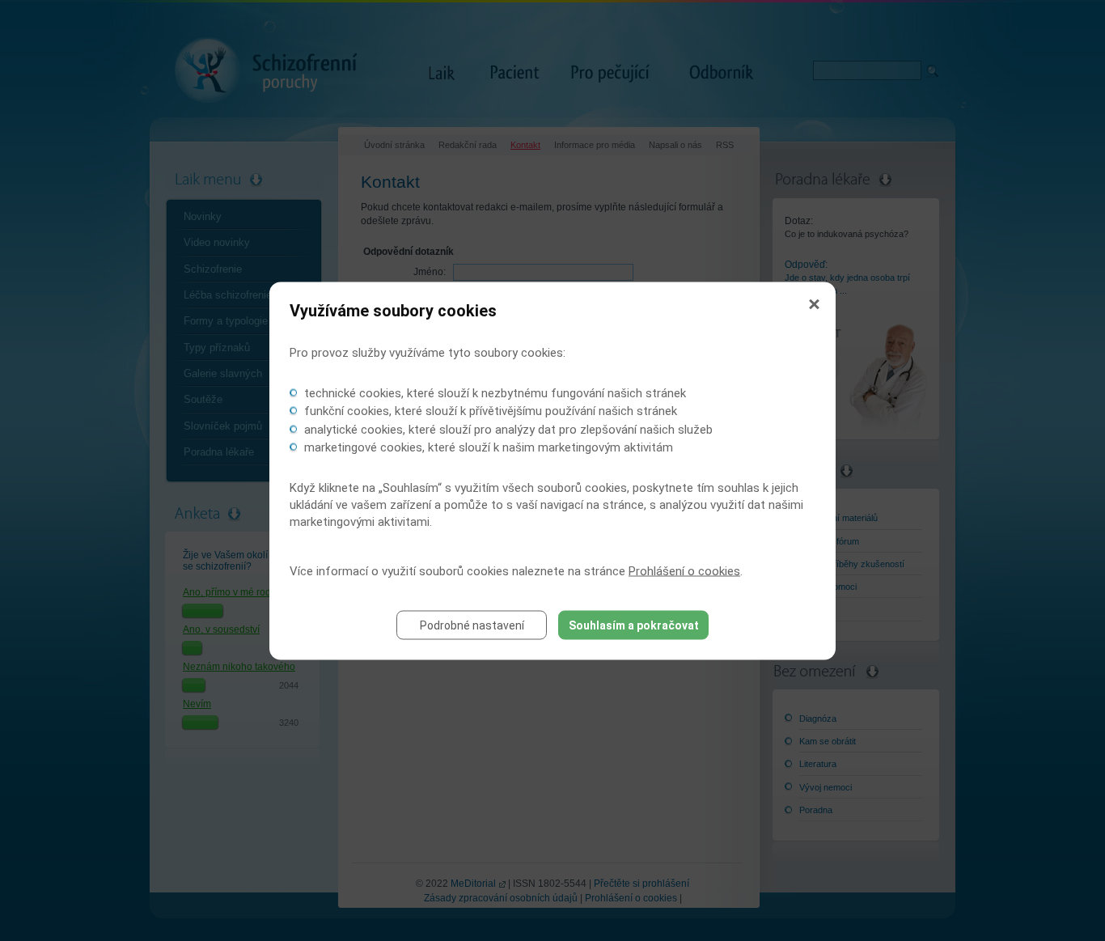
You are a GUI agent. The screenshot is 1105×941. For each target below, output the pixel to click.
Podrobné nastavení (472, 624)
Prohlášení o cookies (684, 570)
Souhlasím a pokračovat (634, 624)
